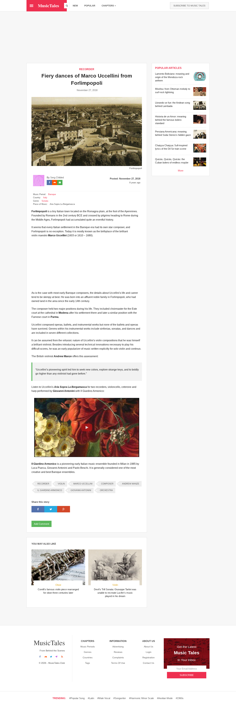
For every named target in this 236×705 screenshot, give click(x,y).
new (75, 5)
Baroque (52, 194)
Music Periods (87, 646)
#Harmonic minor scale (141, 698)
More (180, 170)
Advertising (118, 646)
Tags (87, 663)
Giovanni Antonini (81, 490)
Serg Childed (57, 177)
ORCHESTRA (106, 490)
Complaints (118, 657)
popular (89, 5)
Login (148, 652)
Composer (107, 484)
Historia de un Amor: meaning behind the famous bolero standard (170, 120)
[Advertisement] (118, 37)
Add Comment (41, 523)
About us (148, 646)
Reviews (118, 652)
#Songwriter (119, 698)
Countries (87, 657)
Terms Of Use (118, 663)
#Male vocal (103, 698)
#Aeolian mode (165, 698)
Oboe (58, 584)
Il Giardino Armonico (49, 490)
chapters (108, 5)
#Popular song (77, 698)
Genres (87, 652)
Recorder (86, 69)
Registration (148, 657)
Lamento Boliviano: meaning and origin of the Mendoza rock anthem (172, 77)
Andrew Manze (130, 484)
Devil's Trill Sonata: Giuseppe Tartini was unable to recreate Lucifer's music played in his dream (115, 592)
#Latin (91, 698)
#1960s (180, 698)
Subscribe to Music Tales (189, 5)
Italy (45, 197)
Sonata (45, 201)
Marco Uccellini (82, 484)
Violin (61, 484)
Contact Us (148, 663)
